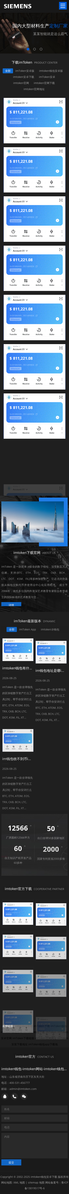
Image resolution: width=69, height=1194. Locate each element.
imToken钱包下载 (34, 1032)
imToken (51, 1032)
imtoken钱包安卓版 (51, 71)
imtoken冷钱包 (50, 629)
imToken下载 (42, 1026)
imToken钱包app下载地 (43, 1044)
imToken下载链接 (23, 1038)
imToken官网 (24, 1026)
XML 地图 (19, 1182)
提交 (11, 1162)
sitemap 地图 (36, 1182)
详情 (11, 603)
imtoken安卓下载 (23, 77)
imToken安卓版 (24, 71)
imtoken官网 (21, 83)
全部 (8, 71)
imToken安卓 (47, 77)
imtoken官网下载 (44, 83)
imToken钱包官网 (11, 1032)
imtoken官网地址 (34, 89)
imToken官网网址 (46, 1038)
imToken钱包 (59, 1026)
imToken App (27, 629)
